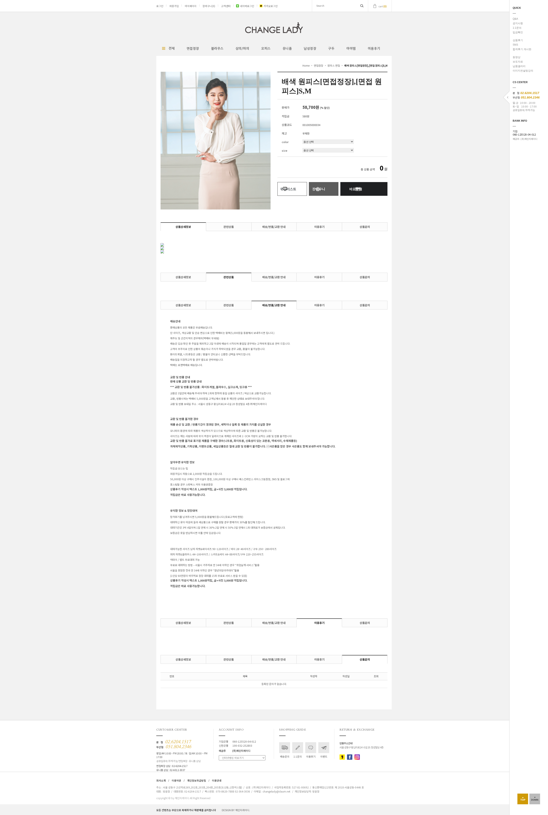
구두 (331, 48)
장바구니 (318, 188)
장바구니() (209, 6)
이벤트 (323, 756)
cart (382, 6)
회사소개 (161, 780)
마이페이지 (191, 6)
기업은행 (237, 741)
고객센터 (226, 6)
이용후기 (374, 48)
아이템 (351, 48)
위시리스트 (288, 188)
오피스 (266, 48)
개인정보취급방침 (196, 780)
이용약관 (176, 780)
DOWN (534, 800)
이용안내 (216, 780)
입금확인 (518, 32)
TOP (522, 800)
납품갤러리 (519, 66)
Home (306, 65)
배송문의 (284, 756)
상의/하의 (242, 48)
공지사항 (518, 23)
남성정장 (310, 48)
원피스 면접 (334, 65)
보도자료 (518, 61)
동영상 (516, 57)
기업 (524, 133)
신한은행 (235, 745)
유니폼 (287, 48)
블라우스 (217, 48)
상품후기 (518, 40)
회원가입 (174, 6)
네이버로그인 (247, 6)
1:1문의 (517, 27)
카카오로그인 (271, 6)
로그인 (159, 6)
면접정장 (193, 48)
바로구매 (355, 188)
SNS (515, 44)
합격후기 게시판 (522, 49)
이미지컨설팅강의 (523, 70)
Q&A (515, 18)
